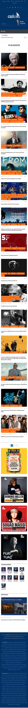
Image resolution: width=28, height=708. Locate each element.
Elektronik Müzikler (11, 649)
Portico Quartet (19, 697)
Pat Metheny (10, 697)
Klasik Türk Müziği (17, 660)
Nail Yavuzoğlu (3, 695)
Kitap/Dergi (7, 660)
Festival (19, 649)
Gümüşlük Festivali (7, 655)
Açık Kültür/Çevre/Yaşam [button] (6, 119)
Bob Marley (25, 677)
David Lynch (6, 680)
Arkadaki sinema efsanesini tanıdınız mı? (9, 280)
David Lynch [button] (4, 145)
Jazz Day (3, 660)
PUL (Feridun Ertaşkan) (13, 666)
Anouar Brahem (20, 673)
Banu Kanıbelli (6, 677)
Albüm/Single (23, 644)
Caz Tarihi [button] (6, 67)
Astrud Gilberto (7, 675)
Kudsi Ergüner (17, 691)
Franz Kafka (11, 684)
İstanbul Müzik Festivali (9, 658)
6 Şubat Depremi (10, 642)
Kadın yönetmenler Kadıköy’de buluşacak (9, 255)
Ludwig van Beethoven (8, 693)
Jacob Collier (24, 686)
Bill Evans (16, 677)
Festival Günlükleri (23, 649)
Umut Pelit (22, 702)
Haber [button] (3, 69)
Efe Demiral (23, 680)
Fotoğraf (23, 651)
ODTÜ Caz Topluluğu (18, 695)
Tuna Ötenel (18, 702)
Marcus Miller (15, 693)
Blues (22, 1)
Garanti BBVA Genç (12, 653)
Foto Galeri (15, 3)
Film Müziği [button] (12, 67)
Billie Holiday (20, 677)
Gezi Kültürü (17, 653)
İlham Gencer (14, 686)
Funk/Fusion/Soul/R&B (4, 653)
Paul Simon (14, 697)
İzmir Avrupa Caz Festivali (18, 658)
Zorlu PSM (18, 669)
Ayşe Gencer (17, 675)
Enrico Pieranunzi (16, 682)
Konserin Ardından (12, 662)
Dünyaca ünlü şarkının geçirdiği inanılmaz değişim (11, 178)
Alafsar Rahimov (15, 673)
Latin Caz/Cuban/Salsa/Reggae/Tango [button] (16, 196)
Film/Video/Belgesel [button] (11, 93)
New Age (22, 664)
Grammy (2, 655)
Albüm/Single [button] (14, 171)
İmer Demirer (19, 686)
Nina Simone (8, 695)
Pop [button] (20, 173)
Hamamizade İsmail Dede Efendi (7, 686)
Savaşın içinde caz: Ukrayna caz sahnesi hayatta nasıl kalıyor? (13, 619)
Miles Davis (24, 693)
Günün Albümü (13, 655)
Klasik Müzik (17, 1)
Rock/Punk (25, 666)
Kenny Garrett (7, 691)
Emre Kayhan (11, 682)
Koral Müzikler (18, 662)
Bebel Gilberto (12, 677)
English (16, 649)
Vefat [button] (6, 69)
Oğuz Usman (24, 695)
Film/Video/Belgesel (10, 651)
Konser (21, 660)
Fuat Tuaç (15, 684)
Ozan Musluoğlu (4, 697)
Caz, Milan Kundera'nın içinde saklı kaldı (9, 306)
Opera (7, 666)
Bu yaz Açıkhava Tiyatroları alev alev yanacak (10, 204)
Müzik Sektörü (18, 664)
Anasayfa (4, 1)
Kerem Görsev (12, 691)
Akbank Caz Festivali (11, 644)
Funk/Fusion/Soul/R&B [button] (14, 121)
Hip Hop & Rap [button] (14, 224)
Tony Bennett (8, 702)
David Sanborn (11, 680)
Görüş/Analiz (24, 653)
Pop (8, 666)
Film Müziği (4, 651)
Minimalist (13, 664)
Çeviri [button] (19, 171)
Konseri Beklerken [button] (13, 95)
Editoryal (6, 649)
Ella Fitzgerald (6, 682)
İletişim (12, 1)
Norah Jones (13, 695)
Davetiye (2, 649)
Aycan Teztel (13, 675)
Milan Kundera (20, 693)
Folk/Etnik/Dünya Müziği (18, 651)
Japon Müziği (24, 658)
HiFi (24, 1)
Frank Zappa (7, 684)
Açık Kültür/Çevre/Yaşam (17, 642)
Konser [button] (7, 95)
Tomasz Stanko (3, 702)
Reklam (8, 1)
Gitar (21, 653)
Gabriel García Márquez (21, 684)
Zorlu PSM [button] (19, 95)
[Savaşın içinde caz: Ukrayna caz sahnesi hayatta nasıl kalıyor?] (14, 606)
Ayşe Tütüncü (22, 675)
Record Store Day (20, 666)
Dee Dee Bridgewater (17, 680)
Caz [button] (2, 67)
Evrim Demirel (22, 682)
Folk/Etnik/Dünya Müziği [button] (20, 67)
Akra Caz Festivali (17, 644)
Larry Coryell (22, 691)
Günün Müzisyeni (19, 655)
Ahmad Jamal (10, 673)
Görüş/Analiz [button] (21, 326)
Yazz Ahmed (18, 704)
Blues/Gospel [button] (14, 119)
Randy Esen (24, 697)
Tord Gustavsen (13, 702)
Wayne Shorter (13, 704)
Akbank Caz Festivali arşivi (7, 37)
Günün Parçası (24, 655)
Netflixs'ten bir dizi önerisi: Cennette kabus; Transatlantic (12, 436)
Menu (3, 31)
